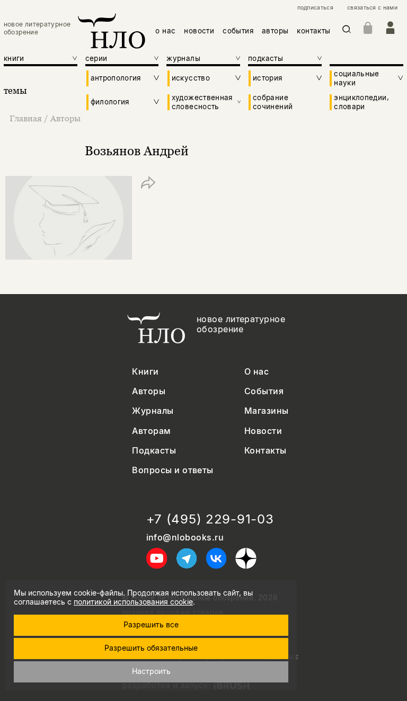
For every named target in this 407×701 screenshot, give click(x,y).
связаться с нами (372, 8)
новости (199, 30)
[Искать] (346, 31)
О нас (256, 372)
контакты (313, 30)
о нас (165, 30)
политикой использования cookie (133, 601)
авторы (275, 30)
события (238, 30)
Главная (26, 118)
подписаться (315, 8)
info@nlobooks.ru (185, 538)
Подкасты (154, 451)
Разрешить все (151, 624)
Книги (145, 372)
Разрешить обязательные (151, 647)
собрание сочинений (273, 101)
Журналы (152, 411)
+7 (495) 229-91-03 (210, 519)
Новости (263, 431)
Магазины (266, 411)
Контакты (265, 451)
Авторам (151, 431)
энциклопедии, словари (361, 101)
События (264, 391)
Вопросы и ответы (173, 470)
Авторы (65, 118)
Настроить (151, 671)
